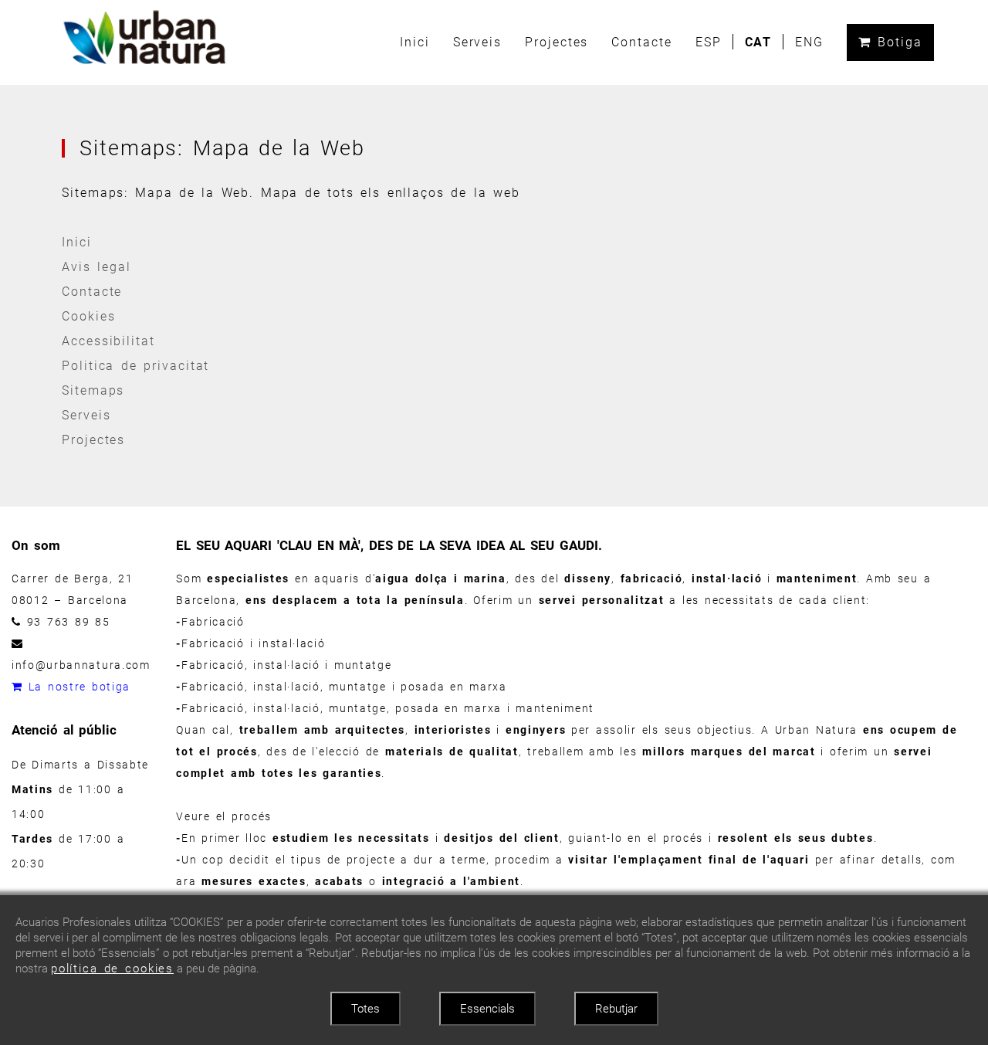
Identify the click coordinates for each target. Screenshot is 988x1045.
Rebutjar (616, 1009)
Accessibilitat (108, 341)
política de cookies (112, 968)
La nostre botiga (76, 686)
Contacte (641, 42)
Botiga (896, 42)
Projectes (556, 42)
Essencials (487, 1009)
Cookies (88, 316)
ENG (809, 42)
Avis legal (96, 267)
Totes (365, 1009)
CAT (759, 42)
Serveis (477, 42)
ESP (708, 42)
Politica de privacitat (135, 365)
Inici (415, 42)
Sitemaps (93, 390)
